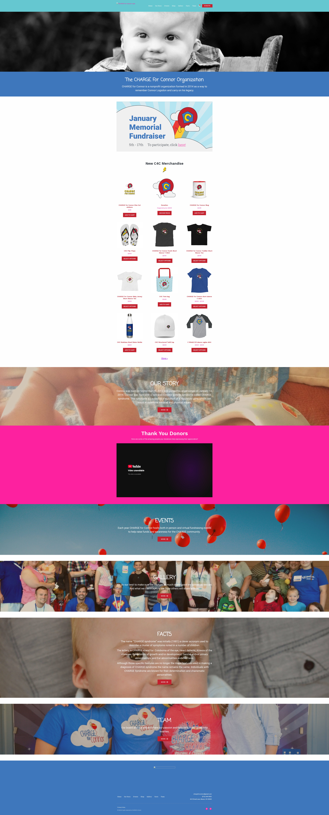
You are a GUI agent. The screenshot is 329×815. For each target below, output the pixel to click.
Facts (188, 6)
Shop (173, 6)
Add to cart (130, 215)
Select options (129, 259)
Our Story (158, 6)
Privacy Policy (121, 807)
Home (150, 6)
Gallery (180, 6)
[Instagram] (210, 809)
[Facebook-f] (207, 809)
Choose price (164, 213)
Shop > (164, 358)
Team (194, 6)
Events (166, 6)
